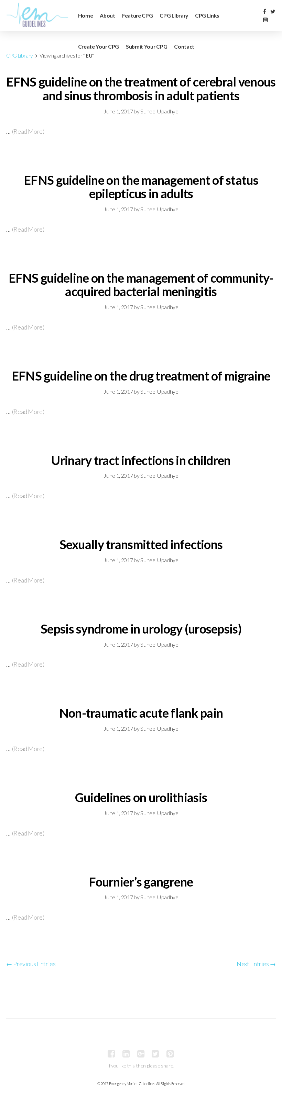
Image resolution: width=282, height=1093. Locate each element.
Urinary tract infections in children (140, 460)
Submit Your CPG (146, 46)
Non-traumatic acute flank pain (141, 712)
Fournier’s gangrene (141, 881)
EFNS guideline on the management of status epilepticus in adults (141, 186)
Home (85, 15)
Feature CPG (137, 15)
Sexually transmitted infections (141, 544)
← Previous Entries (31, 964)
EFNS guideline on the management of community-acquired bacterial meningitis (141, 284)
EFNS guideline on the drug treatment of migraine (141, 375)
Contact (184, 46)
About (107, 15)
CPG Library (174, 15)
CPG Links (207, 15)
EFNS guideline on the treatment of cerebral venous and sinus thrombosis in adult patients (140, 88)
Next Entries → (256, 964)
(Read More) (28, 131)
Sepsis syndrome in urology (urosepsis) (141, 628)
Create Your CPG (98, 46)
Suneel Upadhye (159, 111)
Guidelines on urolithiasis (141, 797)
